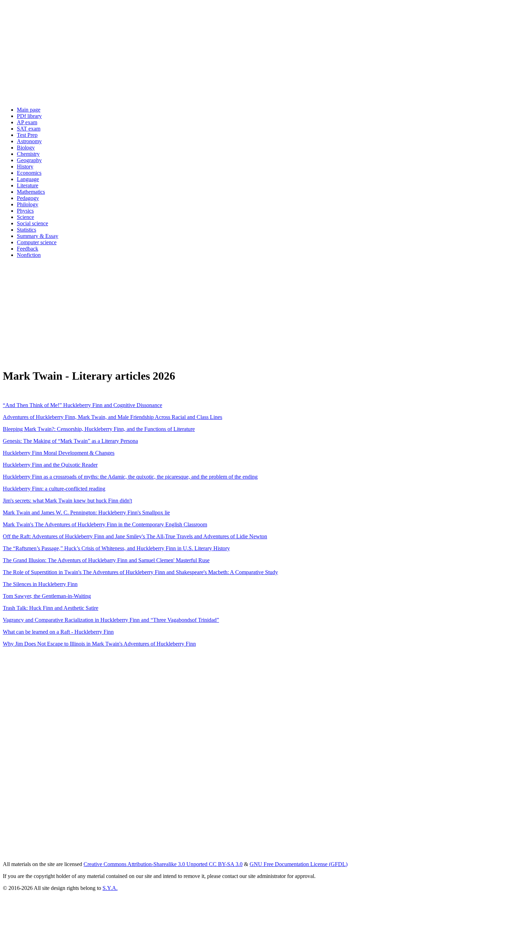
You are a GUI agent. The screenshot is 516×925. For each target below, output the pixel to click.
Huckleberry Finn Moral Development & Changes (58, 453)
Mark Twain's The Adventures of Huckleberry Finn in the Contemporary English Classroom (105, 524)
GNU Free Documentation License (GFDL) (299, 864)
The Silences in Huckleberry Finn (40, 584)
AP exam (27, 122)
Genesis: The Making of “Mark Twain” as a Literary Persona (70, 441)
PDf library (29, 116)
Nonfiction (29, 255)
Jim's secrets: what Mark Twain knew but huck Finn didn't (67, 501)
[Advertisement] (213, 52)
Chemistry (28, 154)
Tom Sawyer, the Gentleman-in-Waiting (47, 596)
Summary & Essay (37, 236)
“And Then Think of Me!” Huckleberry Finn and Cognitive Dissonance (82, 405)
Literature (27, 185)
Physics (25, 211)
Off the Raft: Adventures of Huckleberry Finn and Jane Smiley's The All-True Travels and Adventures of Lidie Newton (135, 536)
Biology (26, 148)
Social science (32, 223)
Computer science (37, 242)
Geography (29, 160)
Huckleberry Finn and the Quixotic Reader (50, 465)
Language (28, 179)
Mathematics (31, 192)
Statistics (26, 230)
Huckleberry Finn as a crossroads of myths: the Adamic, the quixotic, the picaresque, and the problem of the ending (130, 477)
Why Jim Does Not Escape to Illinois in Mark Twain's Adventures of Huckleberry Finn (99, 644)
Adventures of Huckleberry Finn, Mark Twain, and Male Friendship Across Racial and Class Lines (112, 417)
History (25, 166)
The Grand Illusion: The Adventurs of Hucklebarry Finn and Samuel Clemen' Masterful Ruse (106, 560)
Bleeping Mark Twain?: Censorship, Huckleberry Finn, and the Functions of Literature (99, 429)
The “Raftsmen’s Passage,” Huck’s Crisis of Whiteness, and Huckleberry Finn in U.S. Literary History (116, 548)
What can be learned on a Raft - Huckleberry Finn (58, 632)
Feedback (27, 249)
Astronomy (29, 141)
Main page (28, 110)
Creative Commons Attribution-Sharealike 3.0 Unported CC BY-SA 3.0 (163, 864)
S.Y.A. (110, 888)
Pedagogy (28, 198)
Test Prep (27, 135)
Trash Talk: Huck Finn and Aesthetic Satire (50, 608)
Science (25, 217)
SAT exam (28, 129)
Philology (27, 204)
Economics (29, 173)
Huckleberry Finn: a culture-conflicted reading (54, 489)
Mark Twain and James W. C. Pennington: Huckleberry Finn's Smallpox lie (86, 512)
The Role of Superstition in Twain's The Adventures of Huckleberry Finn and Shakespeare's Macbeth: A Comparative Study (140, 572)
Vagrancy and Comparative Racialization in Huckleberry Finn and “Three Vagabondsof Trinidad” (111, 620)
